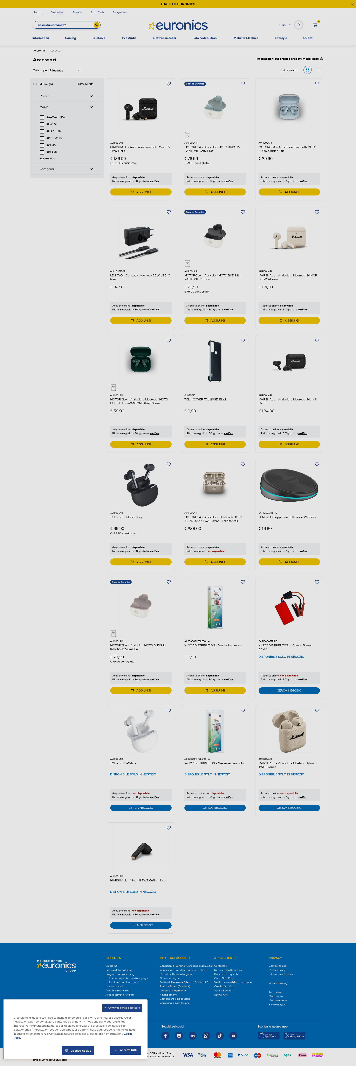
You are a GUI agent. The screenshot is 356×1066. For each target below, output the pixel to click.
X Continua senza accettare (122, 1007)
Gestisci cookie (81, 1050)
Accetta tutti (128, 1050)
